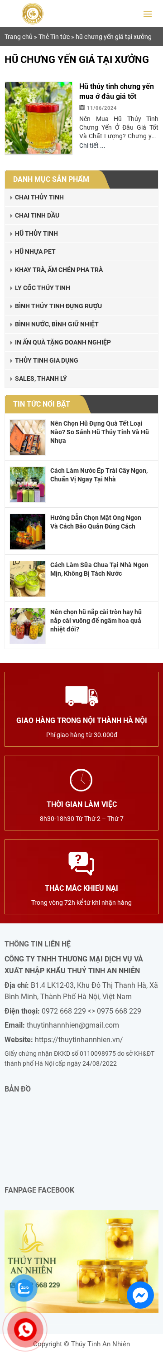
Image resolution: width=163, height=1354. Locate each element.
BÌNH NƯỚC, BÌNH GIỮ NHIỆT (57, 324)
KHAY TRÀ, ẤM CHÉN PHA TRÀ (59, 269)
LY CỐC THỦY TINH (42, 287)
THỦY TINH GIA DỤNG (46, 360)
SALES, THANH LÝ (41, 378)
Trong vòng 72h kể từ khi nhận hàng (81, 895)
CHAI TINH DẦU (37, 215)
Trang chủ (19, 36)
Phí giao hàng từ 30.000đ (81, 727)
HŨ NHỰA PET (35, 251)
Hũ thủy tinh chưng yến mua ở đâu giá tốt (116, 91)
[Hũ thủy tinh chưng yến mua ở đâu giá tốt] (38, 117)
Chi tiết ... (92, 145)
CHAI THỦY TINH (39, 197)
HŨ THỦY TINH (36, 233)
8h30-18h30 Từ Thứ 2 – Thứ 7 (82, 811)
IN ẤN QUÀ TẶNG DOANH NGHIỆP (63, 342)
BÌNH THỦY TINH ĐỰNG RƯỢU (58, 306)
